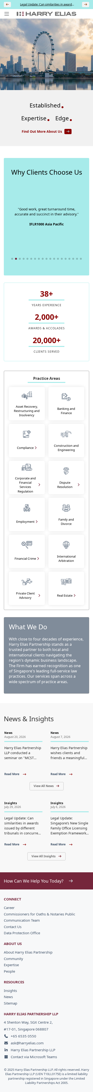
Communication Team (22, 920)
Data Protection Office (22, 932)
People (9, 971)
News (8, 996)
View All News (44, 786)
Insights (10, 990)
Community (13, 958)
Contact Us (12, 926)
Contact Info (73, 1081)
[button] (12, 259)
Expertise (11, 964)
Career (9, 907)
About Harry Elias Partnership (28, 952)
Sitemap (10, 1003)
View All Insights (43, 856)
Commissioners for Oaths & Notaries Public (39, 914)
